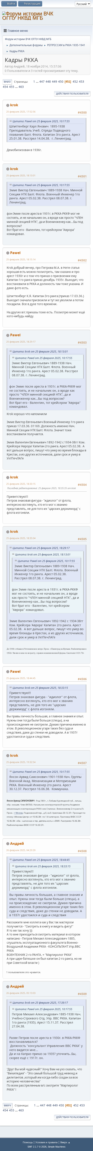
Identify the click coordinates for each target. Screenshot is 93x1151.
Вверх (7, 1105)
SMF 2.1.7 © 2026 (36, 1146)
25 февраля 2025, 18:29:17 (20, 341)
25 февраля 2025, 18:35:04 (20, 538)
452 (75, 82)
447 (42, 82)
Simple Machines (57, 1146)
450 (60, 82)
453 (81, 82)
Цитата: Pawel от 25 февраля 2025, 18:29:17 (41, 548)
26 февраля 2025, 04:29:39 (20, 850)
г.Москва (18, 812)
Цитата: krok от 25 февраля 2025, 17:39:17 (40, 1003)
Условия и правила (46, 1142)
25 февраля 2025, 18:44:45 (20, 678)
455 (11, 87)
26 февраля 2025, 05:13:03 (20, 993)
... (37, 82)
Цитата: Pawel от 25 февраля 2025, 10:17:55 (41, 121)
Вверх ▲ (65, 1142)
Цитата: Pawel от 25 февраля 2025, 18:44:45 (41, 860)
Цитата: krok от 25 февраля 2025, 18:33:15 (40, 688)
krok (14, 105)
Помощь (28, 1142)
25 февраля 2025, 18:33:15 (20, 483)
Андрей (17, 843)
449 (54, 82)
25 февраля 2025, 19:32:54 (20, 762)
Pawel (15, 252)
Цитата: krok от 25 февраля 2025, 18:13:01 (40, 351)
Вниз (7, 81)
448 (48, 82)
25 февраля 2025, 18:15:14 (20, 259)
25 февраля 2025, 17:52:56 (20, 111)
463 (21, 87)
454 (5, 87)
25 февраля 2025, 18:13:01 (20, 175)
